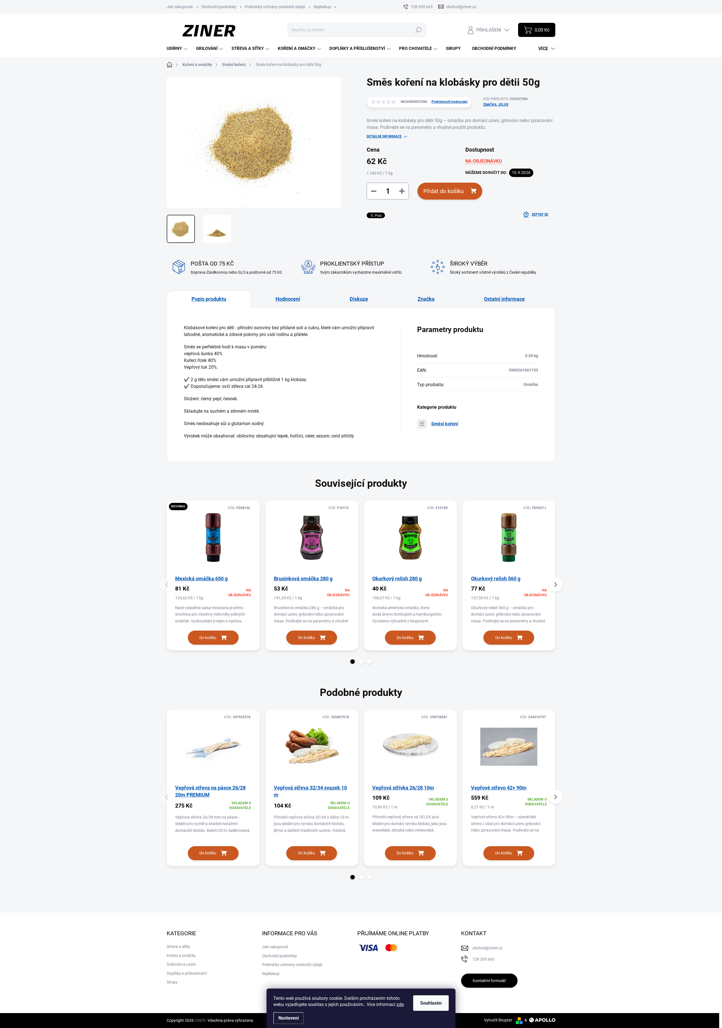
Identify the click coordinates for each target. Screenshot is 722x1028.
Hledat (418, 30)
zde (400, 1004)
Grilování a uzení (181, 964)
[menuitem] (178, 48)
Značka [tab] (426, 299)
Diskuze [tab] (359, 299)
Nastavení (288, 1018)
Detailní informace (384, 136)
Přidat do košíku (443, 191)
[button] (352, 661)
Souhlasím (431, 1003)
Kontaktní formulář (489, 980)
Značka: (496, 105)
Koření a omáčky (181, 955)
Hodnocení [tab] (288, 299)
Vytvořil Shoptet (498, 1020)
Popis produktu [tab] (208, 299)
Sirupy (172, 982)
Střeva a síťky (178, 946)
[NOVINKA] (213, 537)
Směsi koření (444, 423)
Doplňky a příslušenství (187, 973)
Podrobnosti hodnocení (449, 102)
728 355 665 (483, 959)
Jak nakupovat (180, 7)
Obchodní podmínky (218, 7)
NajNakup (322, 7)
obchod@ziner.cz (487, 948)
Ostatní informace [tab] (504, 299)
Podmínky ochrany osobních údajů (275, 7)
